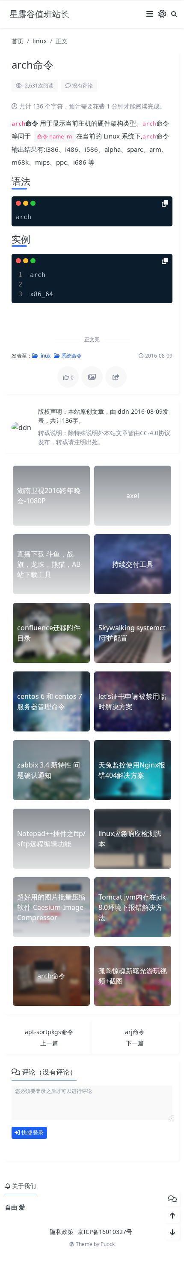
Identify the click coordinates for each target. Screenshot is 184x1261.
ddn (124, 411)
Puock (108, 1244)
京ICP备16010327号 (104, 1232)
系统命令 (71, 355)
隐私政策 (62, 1232)
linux (40, 41)
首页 (18, 41)
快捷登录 (32, 1132)
